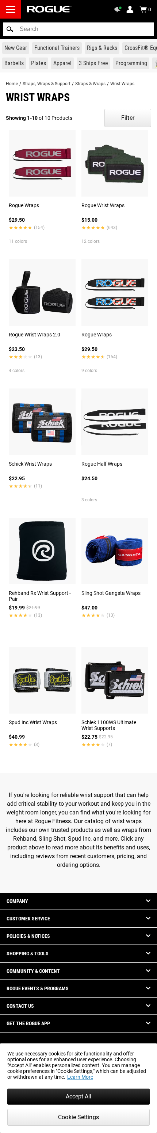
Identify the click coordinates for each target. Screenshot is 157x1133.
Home (12, 83)
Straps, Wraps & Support (46, 83)
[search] (78, 29)
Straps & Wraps (90, 83)
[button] (10, 29)
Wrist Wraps (122, 83)
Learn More (80, 1077)
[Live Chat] (119, 9)
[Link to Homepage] (49, 9)
